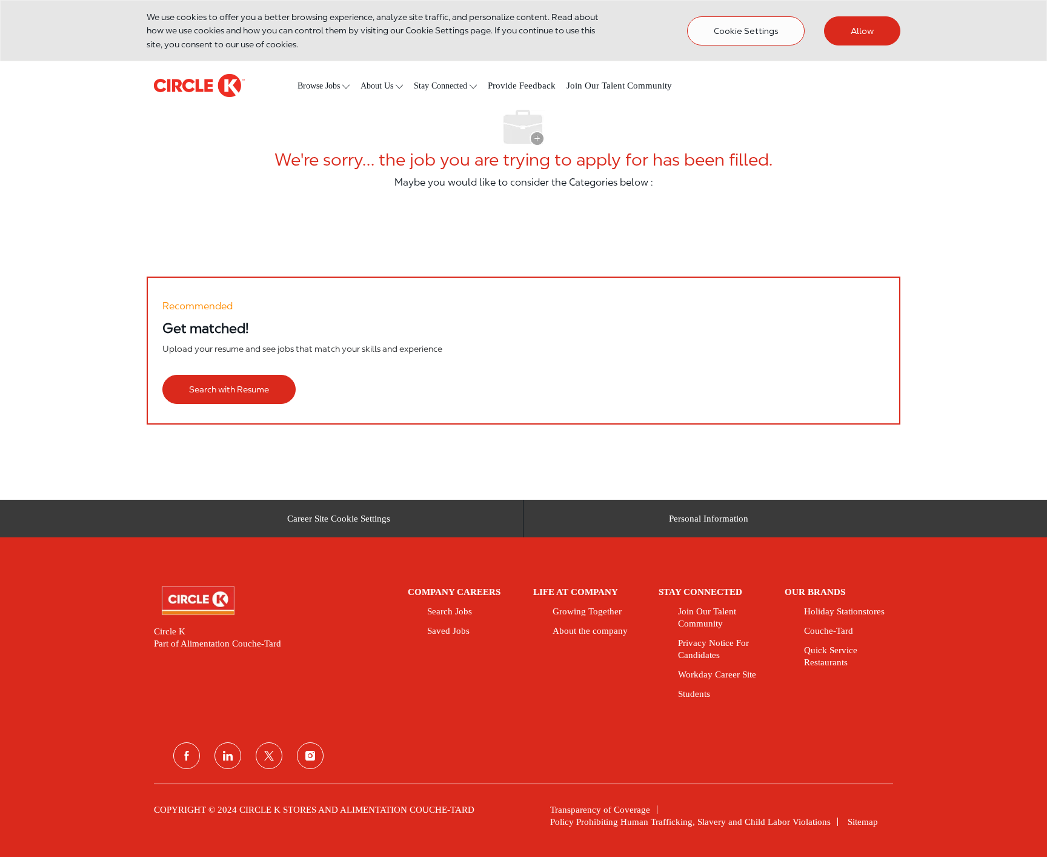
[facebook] (186, 755)
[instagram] (310, 755)
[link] (272, 601)
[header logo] (199, 85)
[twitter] (269, 755)
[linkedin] (227, 755)
